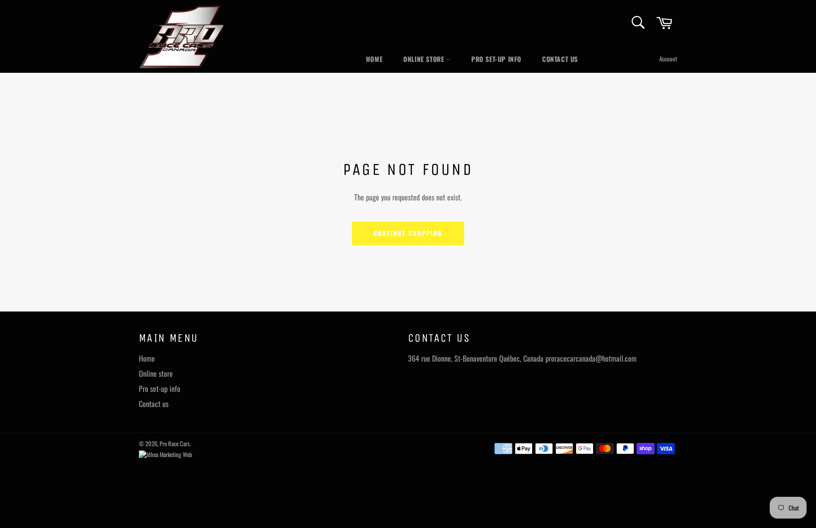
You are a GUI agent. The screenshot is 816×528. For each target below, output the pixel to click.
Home (374, 59)
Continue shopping (408, 233)
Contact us (560, 59)
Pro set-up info (496, 59)
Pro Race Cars (175, 443)
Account (668, 58)
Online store (424, 59)
